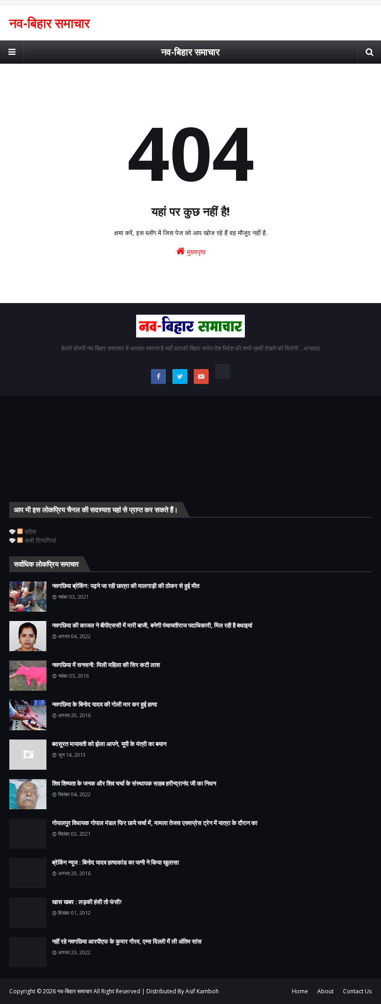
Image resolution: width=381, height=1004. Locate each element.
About (325, 991)
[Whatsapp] (222, 371)
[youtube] (201, 376)
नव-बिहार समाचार (49, 23)
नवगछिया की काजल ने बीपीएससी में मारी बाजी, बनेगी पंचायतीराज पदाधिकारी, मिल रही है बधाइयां (152, 625)
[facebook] (158, 376)
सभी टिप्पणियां (39, 540)
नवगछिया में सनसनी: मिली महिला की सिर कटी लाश (106, 665)
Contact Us (357, 991)
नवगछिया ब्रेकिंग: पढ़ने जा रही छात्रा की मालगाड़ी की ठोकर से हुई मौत (125, 585)
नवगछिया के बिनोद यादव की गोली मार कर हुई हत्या (104, 704)
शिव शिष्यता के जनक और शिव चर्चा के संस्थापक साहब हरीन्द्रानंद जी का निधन (134, 783)
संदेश (29, 531)
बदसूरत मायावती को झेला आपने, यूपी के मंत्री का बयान (109, 744)
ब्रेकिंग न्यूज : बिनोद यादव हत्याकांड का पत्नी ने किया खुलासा (115, 862)
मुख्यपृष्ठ (195, 251)
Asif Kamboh (202, 991)
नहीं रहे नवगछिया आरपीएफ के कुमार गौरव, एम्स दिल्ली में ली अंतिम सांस (127, 941)
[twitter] (179, 376)
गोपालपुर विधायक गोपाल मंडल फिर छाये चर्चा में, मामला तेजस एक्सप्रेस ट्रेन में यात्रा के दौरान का (154, 823)
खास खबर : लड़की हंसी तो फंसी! (87, 902)
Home (300, 991)
